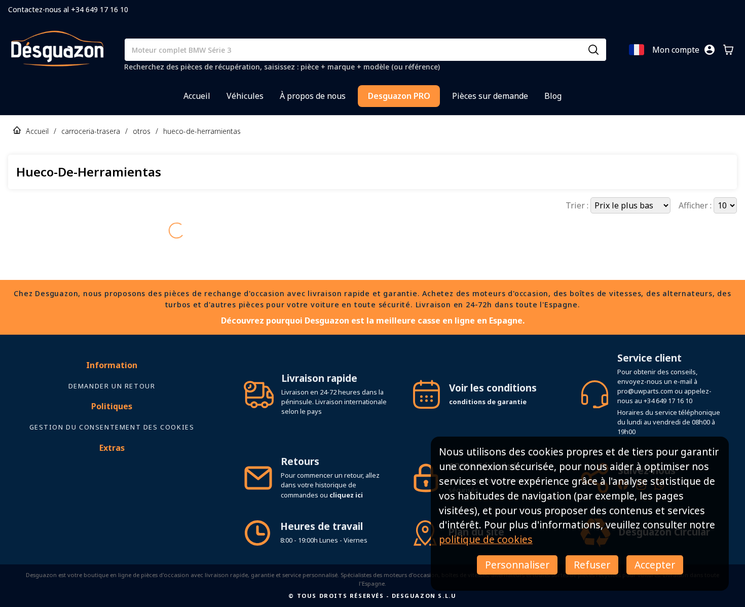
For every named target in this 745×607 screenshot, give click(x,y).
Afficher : (696, 205)
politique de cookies (486, 539)
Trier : (578, 205)
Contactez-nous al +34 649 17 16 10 (68, 9)
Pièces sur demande (490, 95)
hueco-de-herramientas (202, 131)
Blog (553, 95)
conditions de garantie (488, 401)
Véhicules (245, 95)
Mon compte (675, 49)
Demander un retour (112, 385)
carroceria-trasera (90, 131)
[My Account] (709, 50)
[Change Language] (636, 49)
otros (142, 131)
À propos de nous (313, 95)
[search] (593, 50)
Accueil (196, 95)
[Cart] (728, 50)
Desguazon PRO (399, 95)
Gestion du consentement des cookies (112, 427)
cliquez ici (346, 494)
